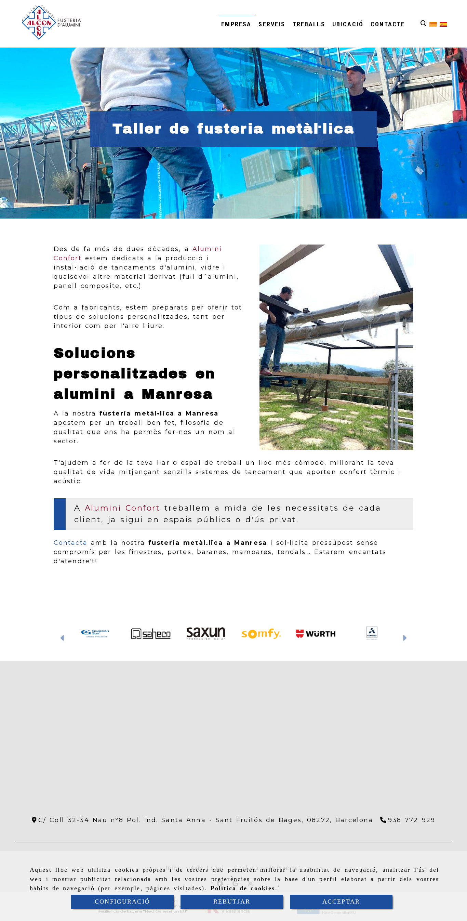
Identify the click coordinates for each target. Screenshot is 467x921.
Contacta (71, 543)
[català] (433, 24)
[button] (63, 639)
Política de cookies (243, 888)
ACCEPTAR (341, 901)
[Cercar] (423, 24)
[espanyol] (443, 24)
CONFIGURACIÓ (122, 901)
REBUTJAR (231, 901)
